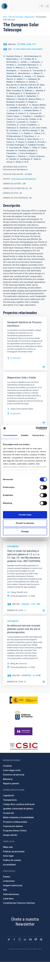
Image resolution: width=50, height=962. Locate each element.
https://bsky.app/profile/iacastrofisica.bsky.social (35, 939)
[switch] (43, 487)
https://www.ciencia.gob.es (23, 700)
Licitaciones (9, 881)
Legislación (8, 795)
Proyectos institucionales (15, 822)
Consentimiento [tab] (10, 435)
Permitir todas (25, 515)
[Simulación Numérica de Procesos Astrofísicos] (43, 366)
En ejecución (16, 358)
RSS (5, 890)
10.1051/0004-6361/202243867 (28, 49)
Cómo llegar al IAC (12, 770)
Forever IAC (8, 813)
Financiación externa (13, 826)
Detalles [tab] (24, 435)
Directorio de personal (13, 774)
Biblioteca (7, 779)
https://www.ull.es (24, 731)
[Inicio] (4, 6)
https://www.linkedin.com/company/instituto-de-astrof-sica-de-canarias (25, 939)
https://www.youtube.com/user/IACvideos (30, 939)
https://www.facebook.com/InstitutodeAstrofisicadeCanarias (14, 939)
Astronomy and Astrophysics (24, 179)
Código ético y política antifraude (18, 804)
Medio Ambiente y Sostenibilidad (18, 817)
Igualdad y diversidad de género (18, 808)
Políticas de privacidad (13, 851)
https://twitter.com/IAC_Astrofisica (9, 939)
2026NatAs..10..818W (31, 675)
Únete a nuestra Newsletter (25, 922)
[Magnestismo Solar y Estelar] (43, 422)
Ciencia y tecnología (15, 17)
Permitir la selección (25, 523)
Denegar (25, 531)
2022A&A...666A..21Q (26, 44)
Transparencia (10, 800)
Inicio (5, 17)
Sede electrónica (11, 894)
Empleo (6, 876)
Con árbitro (13, 547)
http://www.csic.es (24, 746)
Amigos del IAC (10, 835)
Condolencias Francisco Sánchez (19, 903)
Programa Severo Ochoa (14, 830)
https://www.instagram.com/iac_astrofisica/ (19, 939)
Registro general (11, 783)
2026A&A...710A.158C (30, 604)
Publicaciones (29, 17)
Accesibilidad (9, 864)
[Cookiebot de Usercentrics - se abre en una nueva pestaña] (36, 428)
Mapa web (8, 847)
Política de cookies (12, 860)
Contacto (7, 766)
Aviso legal (8, 856)
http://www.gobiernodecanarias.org (24, 715)
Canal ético (8, 898)
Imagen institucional (12, 885)
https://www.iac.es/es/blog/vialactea (41, 939)
